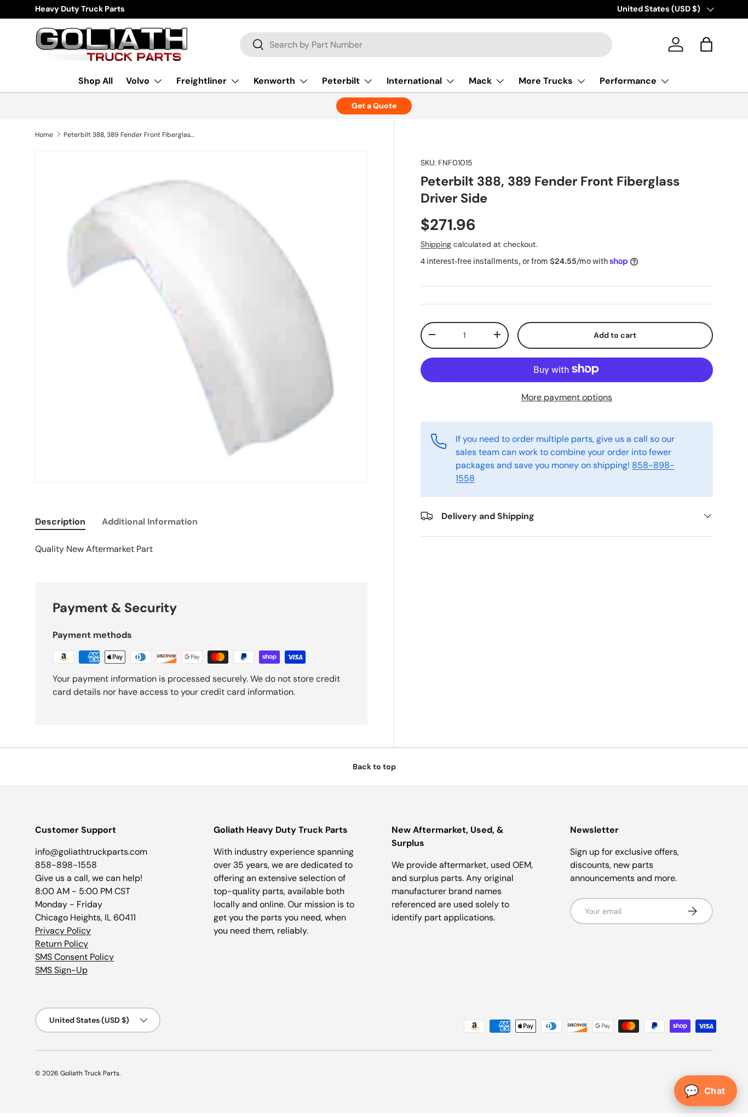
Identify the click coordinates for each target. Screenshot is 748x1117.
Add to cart (615, 334)
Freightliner (201, 81)
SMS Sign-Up (61, 970)
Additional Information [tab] (150, 521)
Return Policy (61, 943)
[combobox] (426, 44)
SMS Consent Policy (74, 957)
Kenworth (274, 81)
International (414, 81)
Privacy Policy (63, 930)
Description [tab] (60, 521)
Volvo (137, 81)
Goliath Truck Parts (89, 1073)
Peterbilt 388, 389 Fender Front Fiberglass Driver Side (129, 134)
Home (44, 134)
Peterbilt (341, 81)
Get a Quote (374, 106)
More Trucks (546, 81)
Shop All (95, 81)
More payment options (566, 396)
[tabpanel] (201, 549)
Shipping (436, 244)
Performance (628, 81)
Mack (480, 81)
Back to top (374, 766)
